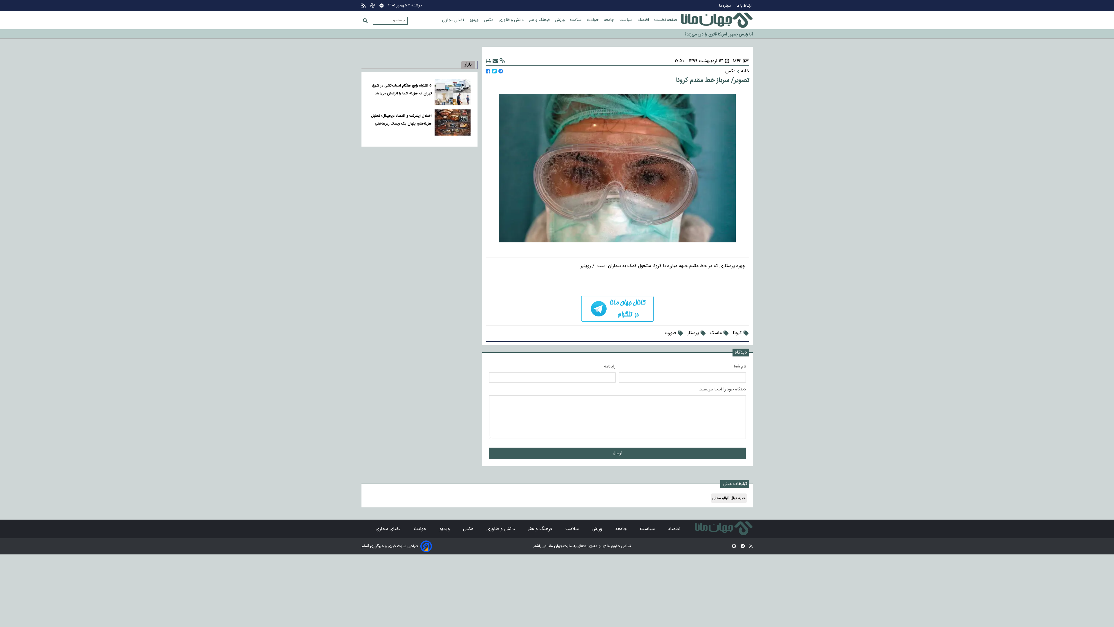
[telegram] (617, 309)
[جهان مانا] (717, 20)
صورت (670, 333)
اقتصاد (644, 20)
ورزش (560, 20)
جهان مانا (555, 546)
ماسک (716, 333)
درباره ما (725, 6)
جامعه (609, 20)
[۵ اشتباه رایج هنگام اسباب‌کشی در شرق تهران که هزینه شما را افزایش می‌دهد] (452, 92)
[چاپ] (488, 61)
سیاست (626, 20)
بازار (468, 65)
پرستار (693, 333)
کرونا (737, 333)
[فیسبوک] (488, 71)
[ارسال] (495, 61)
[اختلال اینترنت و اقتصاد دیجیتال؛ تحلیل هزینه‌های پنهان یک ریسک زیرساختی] (452, 122)
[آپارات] (372, 6)
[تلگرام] (381, 6)
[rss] (363, 6)
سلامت (576, 20)
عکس (489, 20)
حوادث (593, 20)
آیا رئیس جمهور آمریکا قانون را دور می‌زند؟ (719, 33)
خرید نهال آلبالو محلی (729, 498)
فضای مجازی (453, 20)
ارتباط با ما (745, 6)
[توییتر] (494, 71)
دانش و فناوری (512, 20)
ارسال (617, 453)
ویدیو (474, 20)
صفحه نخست (665, 20)
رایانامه (610, 366)
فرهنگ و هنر (540, 20)
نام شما (740, 366)
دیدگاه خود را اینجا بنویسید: (722, 389)
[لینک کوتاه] (502, 61)
